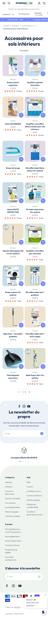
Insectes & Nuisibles (12, 498)
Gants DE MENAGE (13, 124)
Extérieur (9, 487)
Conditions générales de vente (34, 513)
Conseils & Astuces (12, 545)
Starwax (13, 79)
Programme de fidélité (11, 551)
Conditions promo (34, 491)
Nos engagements (12, 536)
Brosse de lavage (13, 168)
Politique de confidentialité (32, 505)
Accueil (6, 26)
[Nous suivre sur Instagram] (24, 406)
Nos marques (10, 503)
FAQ (28, 482)
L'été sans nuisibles (12, 516)
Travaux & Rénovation (9, 492)
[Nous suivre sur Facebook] (19, 406)
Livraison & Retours (34, 495)
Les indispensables (12, 507)
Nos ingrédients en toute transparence (13, 530)
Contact (30, 487)
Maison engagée (11, 512)
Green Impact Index (13, 541)
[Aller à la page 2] (29, 392)
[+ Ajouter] (21, 73)
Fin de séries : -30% (14, 19)
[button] (10, 91)
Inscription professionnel (10, 558)
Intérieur (8, 482)
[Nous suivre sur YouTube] (28, 406)
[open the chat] (43, 612)
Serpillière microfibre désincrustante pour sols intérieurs (35, 126)
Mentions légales (33, 500)
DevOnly (17, 607)
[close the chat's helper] (45, 594)
